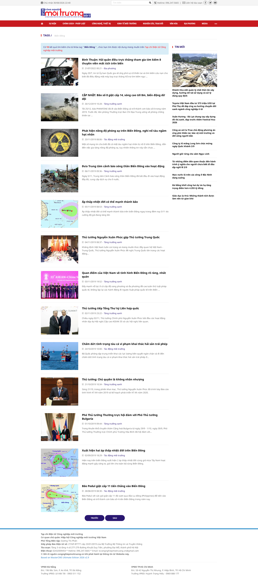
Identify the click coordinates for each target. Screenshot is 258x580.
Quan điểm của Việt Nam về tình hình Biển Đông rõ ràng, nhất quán (124, 274)
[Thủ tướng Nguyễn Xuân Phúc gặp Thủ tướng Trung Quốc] (59, 249)
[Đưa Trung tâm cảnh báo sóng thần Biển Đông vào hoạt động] (59, 178)
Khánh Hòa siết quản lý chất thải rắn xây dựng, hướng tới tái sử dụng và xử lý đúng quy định (193, 92)
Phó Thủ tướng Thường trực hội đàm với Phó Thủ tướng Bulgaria (120, 416)
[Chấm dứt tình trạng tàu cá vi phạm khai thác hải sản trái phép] (59, 356)
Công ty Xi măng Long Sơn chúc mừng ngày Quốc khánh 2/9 (192, 145)
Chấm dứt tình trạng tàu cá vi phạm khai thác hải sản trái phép (124, 344)
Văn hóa (174, 23)
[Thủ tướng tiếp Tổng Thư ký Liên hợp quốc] (59, 320)
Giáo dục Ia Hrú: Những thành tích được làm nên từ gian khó (193, 197)
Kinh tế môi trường (126, 23)
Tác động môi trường (114, 139)
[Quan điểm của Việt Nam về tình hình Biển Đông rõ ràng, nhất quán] (59, 285)
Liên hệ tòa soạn (194, 2)
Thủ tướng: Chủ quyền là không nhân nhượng (113, 379)
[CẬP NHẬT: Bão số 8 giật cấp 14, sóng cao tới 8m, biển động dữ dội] (59, 107)
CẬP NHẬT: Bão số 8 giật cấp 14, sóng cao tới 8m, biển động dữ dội (123, 97)
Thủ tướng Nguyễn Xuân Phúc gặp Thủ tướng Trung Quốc (121, 237)
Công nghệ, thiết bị (101, 23)
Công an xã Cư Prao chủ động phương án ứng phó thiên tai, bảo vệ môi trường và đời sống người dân (193, 133)
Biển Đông (59, 35)
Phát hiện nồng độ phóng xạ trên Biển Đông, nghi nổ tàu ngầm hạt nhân (124, 132)
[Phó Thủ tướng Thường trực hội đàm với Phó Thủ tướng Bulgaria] (59, 427)
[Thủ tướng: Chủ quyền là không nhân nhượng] (59, 392)
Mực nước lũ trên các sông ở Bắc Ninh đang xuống (192, 176)
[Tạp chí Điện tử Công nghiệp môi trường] (66, 12)
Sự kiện (52, 23)
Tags (46, 35)
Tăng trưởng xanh (113, 103)
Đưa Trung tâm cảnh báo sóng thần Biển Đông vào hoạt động (123, 166)
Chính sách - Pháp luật (74, 23)
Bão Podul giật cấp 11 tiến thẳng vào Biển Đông (113, 486)
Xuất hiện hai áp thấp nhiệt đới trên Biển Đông (113, 450)
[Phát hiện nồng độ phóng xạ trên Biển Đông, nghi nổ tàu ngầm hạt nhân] (59, 143)
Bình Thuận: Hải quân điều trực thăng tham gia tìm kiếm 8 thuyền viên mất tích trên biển (121, 61)
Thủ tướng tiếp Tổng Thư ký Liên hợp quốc (110, 308)
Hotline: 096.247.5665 (168, 2)
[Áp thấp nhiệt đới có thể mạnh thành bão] (59, 214)
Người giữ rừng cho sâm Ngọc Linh (190, 153)
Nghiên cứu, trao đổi (153, 23)
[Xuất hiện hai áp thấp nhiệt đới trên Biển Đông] (59, 463)
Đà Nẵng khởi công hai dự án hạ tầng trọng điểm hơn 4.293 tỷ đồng (191, 187)
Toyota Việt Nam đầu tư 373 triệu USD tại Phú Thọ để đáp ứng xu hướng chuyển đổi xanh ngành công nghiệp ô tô (194, 106)
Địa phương (189, 23)
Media (205, 23)
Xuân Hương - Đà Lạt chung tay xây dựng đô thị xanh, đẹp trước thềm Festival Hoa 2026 (193, 119)
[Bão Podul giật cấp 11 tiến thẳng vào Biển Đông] (59, 498)
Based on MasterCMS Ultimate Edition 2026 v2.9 (65, 557)
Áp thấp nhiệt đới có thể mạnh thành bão (110, 202)
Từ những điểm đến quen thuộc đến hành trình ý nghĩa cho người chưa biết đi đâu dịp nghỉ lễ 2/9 (194, 164)
